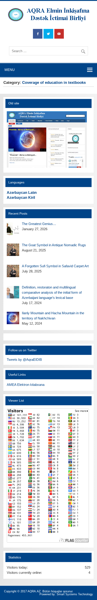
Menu (10, 70)
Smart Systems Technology (75, 594)
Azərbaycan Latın (22, 193)
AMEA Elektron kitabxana (25, 385)
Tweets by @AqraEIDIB (24, 359)
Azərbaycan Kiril (21, 197)
